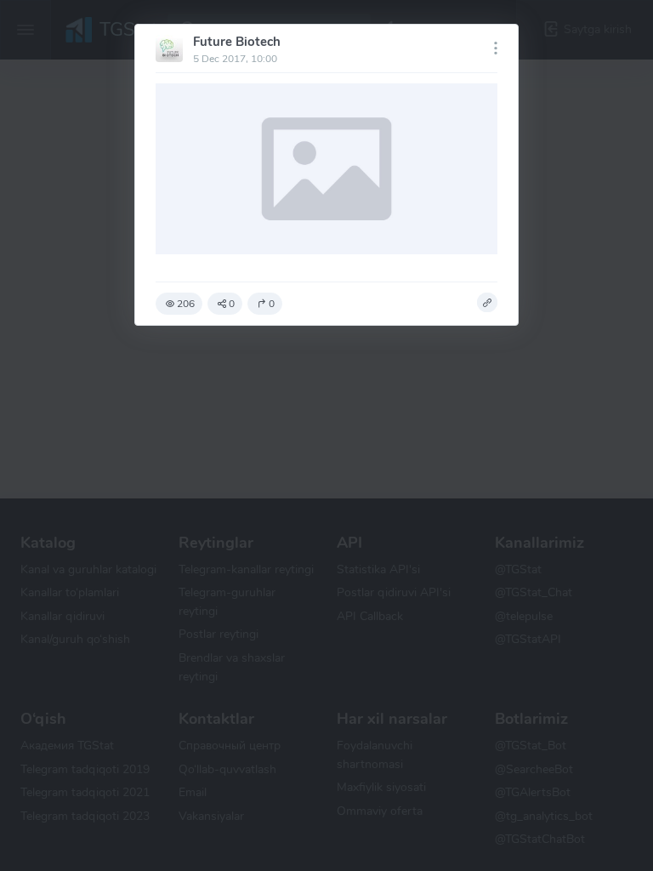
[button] (487, 303)
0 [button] (232, 303)
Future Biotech (237, 41)
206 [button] (186, 303)
